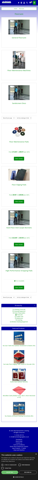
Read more (12, 461)
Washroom (19, 318)
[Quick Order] (18, 3)
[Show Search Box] (27, 3)
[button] (19, 477)
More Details (19, 158)
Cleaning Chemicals (19, 309)
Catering (19, 320)
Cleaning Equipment (19, 311)
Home (15, 8)
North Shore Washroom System (19, 446)
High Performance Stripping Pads (19, 270)
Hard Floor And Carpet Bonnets (19, 228)
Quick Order (19, 441)
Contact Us (19, 443)
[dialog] (19, 466)
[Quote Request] (21, 3)
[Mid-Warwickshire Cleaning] (6, 2)
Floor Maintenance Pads (19, 142)
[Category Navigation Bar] (34, 3)
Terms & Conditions (19, 445)
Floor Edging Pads (19, 185)
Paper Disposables (19, 313)
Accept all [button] (9, 472)
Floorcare (21, 8)
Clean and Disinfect (19, 450)
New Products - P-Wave (19, 448)
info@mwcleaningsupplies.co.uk (20, 437)
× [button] (36, 454)
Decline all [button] (27, 472)
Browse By (18, 305)
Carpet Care (19, 316)
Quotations (19, 439)
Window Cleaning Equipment (19, 322)
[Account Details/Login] (24, 3)
